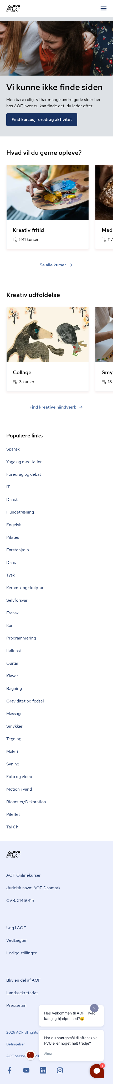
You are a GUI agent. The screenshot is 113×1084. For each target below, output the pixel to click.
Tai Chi (12, 827)
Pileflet (13, 814)
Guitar (12, 663)
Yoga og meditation (24, 461)
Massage (14, 713)
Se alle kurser (53, 265)
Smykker (14, 726)
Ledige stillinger (21, 953)
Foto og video (19, 776)
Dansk (12, 499)
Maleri (12, 751)
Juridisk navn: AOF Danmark (33, 888)
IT (8, 487)
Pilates (12, 537)
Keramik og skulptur (25, 587)
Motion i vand (19, 789)
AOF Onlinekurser (23, 875)
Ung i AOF (16, 927)
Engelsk (13, 524)
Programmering (21, 638)
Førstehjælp (17, 550)
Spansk (13, 449)
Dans (11, 562)
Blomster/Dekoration (26, 802)
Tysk (10, 575)
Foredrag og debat (23, 474)
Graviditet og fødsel (25, 701)
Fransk (12, 613)
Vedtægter (16, 940)
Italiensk (14, 650)
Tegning (13, 739)
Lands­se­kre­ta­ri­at (22, 993)
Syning (12, 764)
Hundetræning (20, 512)
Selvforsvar (17, 600)
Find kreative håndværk (52, 407)
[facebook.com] (14, 1070)
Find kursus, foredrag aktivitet (42, 119)
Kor (9, 625)
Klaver (12, 676)
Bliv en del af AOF (23, 980)
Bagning (14, 688)
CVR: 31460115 (20, 900)
